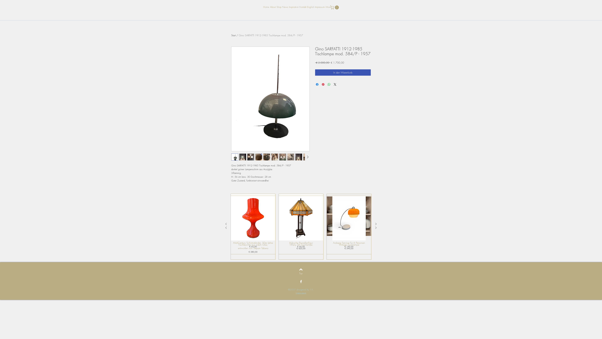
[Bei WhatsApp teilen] (329, 84)
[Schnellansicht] (253, 218)
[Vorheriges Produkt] (226, 228)
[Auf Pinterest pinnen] (323, 84)
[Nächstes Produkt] (376, 228)
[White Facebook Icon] (301, 282)
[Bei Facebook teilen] (317, 84)
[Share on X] (335, 84)
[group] (301, 228)
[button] (335, 7)
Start (233, 35)
